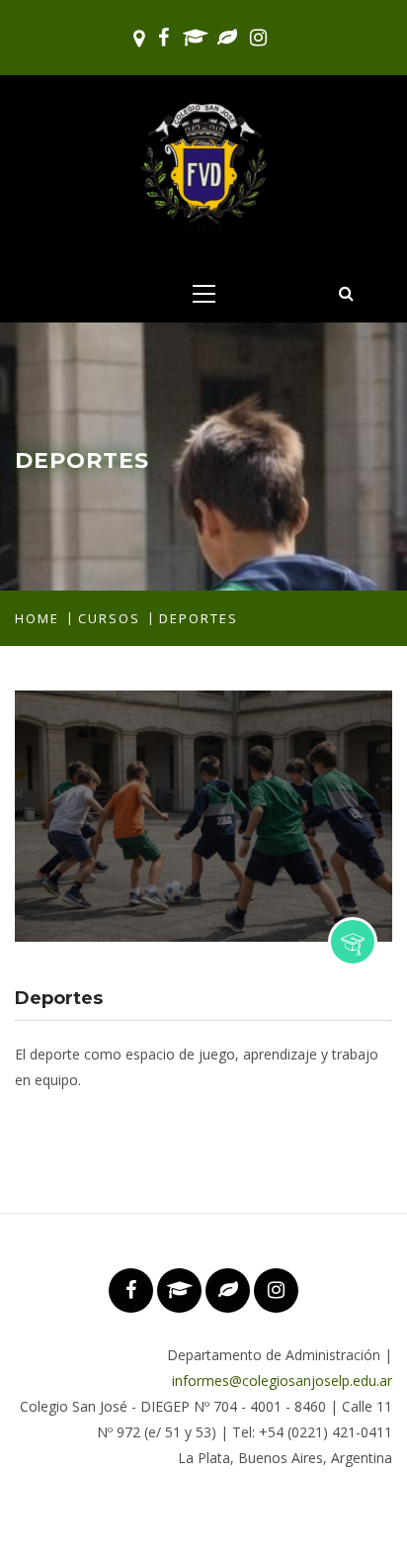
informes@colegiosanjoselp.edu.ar (282, 1380)
